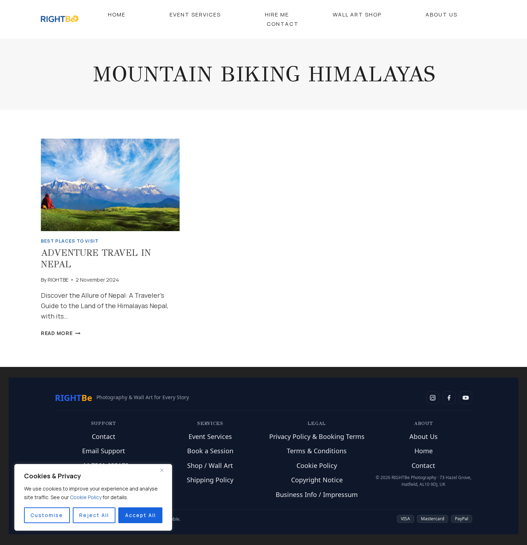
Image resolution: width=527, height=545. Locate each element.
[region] (93, 497)
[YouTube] (465, 397)
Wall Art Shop (357, 14)
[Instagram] (432, 397)
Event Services (195, 14)
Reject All (94, 515)
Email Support (103, 450)
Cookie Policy (316, 465)
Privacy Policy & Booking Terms (317, 436)
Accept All (140, 515)
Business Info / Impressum (317, 494)
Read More (60, 333)
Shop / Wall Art (210, 465)
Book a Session (210, 450)
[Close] (164, 470)
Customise (46, 515)
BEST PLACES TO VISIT (70, 241)
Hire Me (277, 14)
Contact (283, 24)
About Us (441, 14)
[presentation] (110, 185)
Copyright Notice (317, 479)
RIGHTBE (58, 279)
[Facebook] (449, 397)
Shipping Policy (210, 479)
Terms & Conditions (317, 450)
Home (116, 14)
